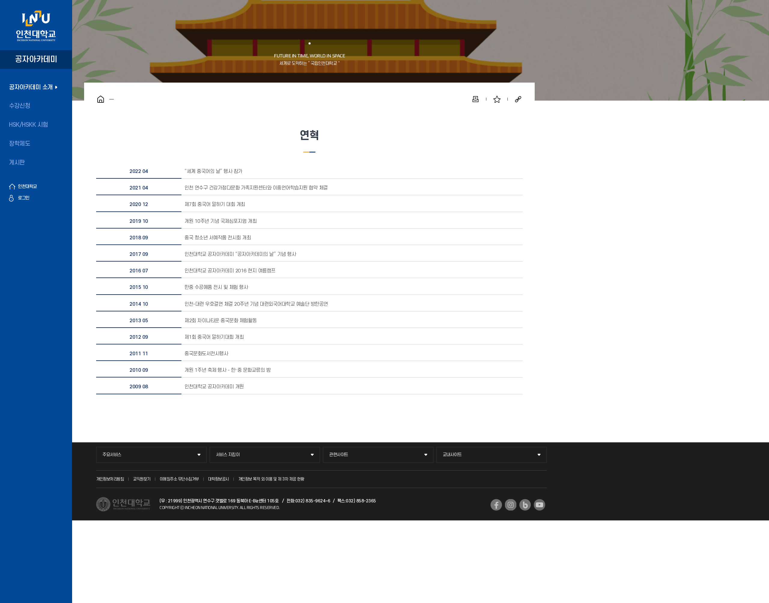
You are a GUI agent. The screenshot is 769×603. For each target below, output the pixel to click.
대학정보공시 (218, 479)
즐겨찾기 (496, 99)
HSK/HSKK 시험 (28, 125)
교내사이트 (452, 454)
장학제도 (19, 144)
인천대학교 (27, 186)
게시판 (17, 162)
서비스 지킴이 (228, 454)
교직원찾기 (141, 479)
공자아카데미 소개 (31, 87)
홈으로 (100, 99)
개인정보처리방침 (110, 479)
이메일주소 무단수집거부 (179, 479)
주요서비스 (111, 454)
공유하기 (518, 99)
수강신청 (19, 106)
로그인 (23, 198)
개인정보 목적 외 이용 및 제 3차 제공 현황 (271, 479)
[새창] (496, 505)
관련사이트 (338, 454)
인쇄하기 (475, 99)
